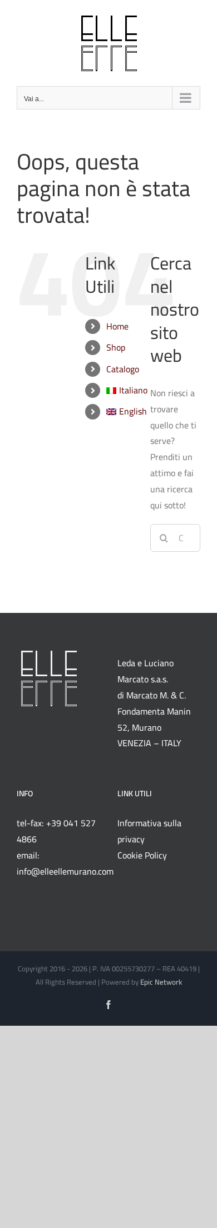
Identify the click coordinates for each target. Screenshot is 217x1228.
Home (117, 326)
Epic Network (161, 982)
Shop (115, 347)
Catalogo (122, 369)
